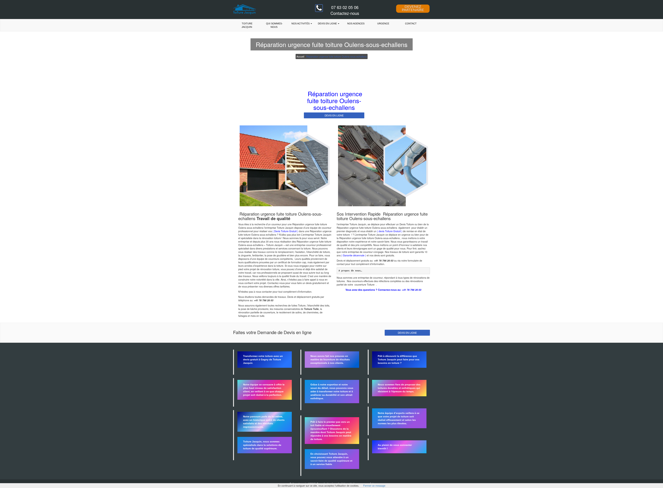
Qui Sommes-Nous (274, 25)
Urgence (383, 23)
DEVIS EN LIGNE (334, 115)
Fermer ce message (374, 485)
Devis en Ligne (328, 23)
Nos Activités (300, 23)
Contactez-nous (344, 13)
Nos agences (355, 23)
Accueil (300, 56)
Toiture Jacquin (246, 25)
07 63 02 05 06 (344, 7)
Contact (410, 23)
